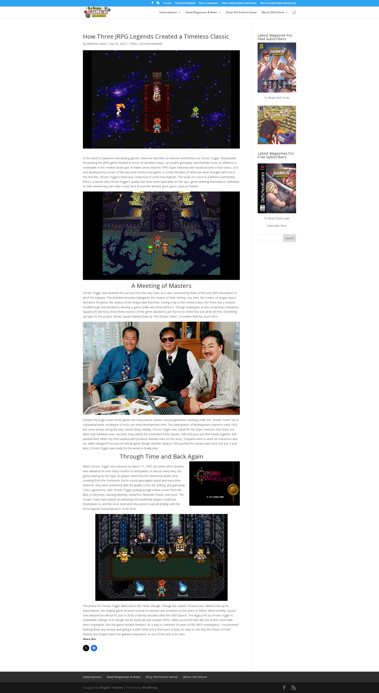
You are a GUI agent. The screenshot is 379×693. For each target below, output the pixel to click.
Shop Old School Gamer (241, 12)
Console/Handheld (185, 3)
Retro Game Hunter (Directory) (239, 3)
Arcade (167, 3)
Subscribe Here (276, 226)
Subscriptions (168, 12)
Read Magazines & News (201, 12)
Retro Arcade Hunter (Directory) (278, 3)
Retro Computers (208, 3)
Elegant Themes (111, 687)
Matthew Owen (96, 44)
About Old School (273, 12)
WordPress (150, 687)
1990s (133, 44)
